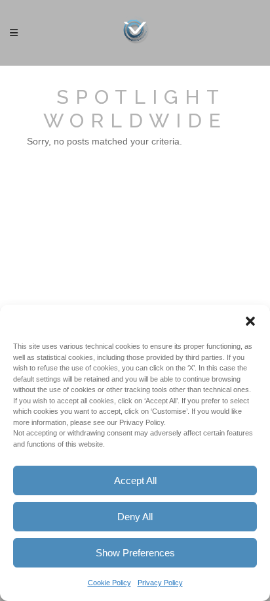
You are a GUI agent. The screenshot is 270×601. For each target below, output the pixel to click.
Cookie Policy (109, 583)
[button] (250, 321)
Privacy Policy (160, 583)
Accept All (135, 480)
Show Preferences (135, 552)
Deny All (135, 516)
